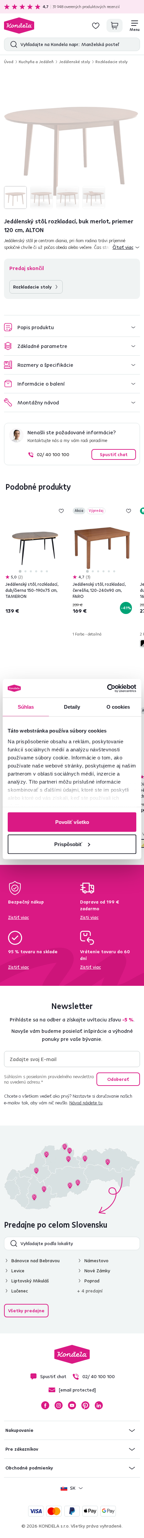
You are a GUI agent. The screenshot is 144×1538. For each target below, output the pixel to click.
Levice (17, 1270)
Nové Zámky (97, 1270)
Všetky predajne (26, 1311)
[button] (72, 327)
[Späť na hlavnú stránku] (19, 25)
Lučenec (19, 1290)
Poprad (91, 1280)
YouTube (72, 1405)
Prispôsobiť (68, 844)
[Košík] (114, 25)
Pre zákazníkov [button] (21, 1449)
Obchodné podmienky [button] (29, 1468)
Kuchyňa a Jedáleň (36, 61)
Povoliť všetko (72, 822)
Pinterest (85, 1405)
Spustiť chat (114, 454)
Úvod (8, 61)
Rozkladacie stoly (111, 61)
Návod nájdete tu (85, 1103)
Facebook (45, 1405)
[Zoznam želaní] (96, 25)
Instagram (59, 1405)
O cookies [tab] (118, 707)
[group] (72, 141)
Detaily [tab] (72, 707)
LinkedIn (99, 1405)
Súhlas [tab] (26, 707)
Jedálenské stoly (74, 61)
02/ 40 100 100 (53, 454)
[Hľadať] (12, 44)
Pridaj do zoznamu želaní (61, 511)
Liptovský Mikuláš (30, 1280)
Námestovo (96, 1260)
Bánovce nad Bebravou (35, 1260)
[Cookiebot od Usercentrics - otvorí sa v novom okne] (107, 688)
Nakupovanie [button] (19, 1430)
